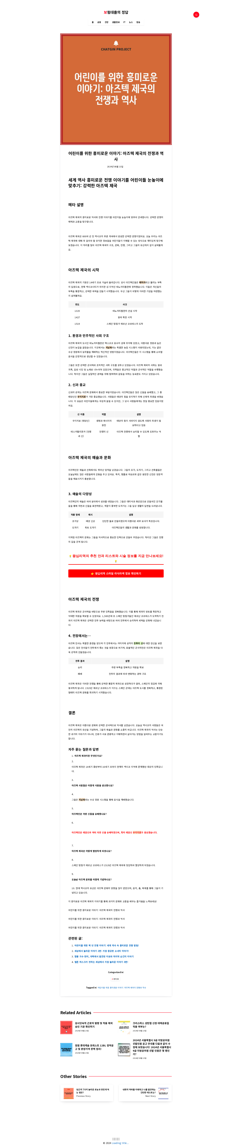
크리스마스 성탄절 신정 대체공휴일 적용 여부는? (151, 1024)
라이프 (116, 979)
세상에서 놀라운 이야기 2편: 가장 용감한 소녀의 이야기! (102, 951)
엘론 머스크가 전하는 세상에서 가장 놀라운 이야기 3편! (101, 962)
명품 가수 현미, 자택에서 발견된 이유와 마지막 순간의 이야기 (104, 956)
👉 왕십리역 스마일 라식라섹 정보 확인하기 (116, 573)
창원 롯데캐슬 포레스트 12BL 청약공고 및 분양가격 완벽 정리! (94, 1047)
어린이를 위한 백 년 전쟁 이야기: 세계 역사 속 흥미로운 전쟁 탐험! (107, 945)
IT (124, 22)
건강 (107, 22)
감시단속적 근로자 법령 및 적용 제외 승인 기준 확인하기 (94, 1024)
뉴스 (131, 22)
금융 (99, 22)
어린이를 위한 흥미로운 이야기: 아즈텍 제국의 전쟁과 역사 (122, 987)
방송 (138, 22)
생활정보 (116, 22)
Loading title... (120, 1143)
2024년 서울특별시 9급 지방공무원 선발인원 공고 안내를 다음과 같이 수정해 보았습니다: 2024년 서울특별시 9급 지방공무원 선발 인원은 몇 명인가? (152, 1047)
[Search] (196, 15)
